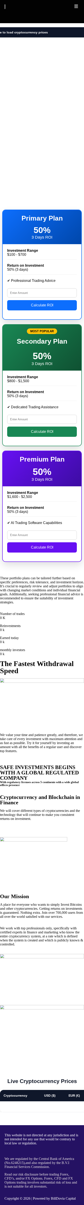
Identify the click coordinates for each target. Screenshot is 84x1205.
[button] (76, 6)
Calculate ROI (42, 305)
